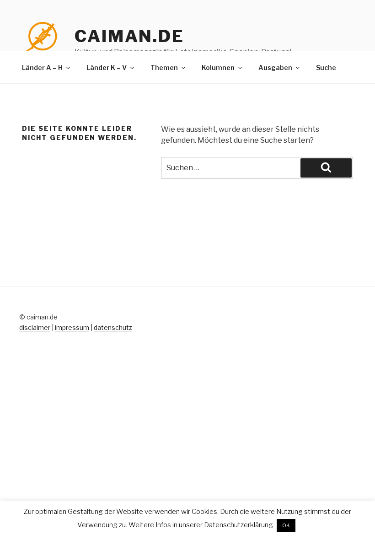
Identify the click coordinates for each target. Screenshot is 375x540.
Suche (326, 67)
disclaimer (34, 327)
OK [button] (286, 525)
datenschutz (113, 327)
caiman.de (129, 36)
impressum (72, 327)
